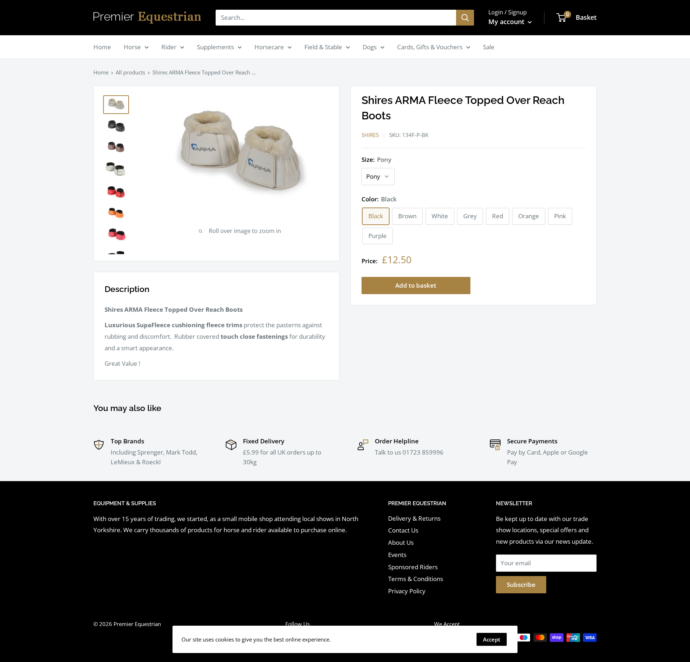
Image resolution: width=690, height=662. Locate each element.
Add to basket (415, 285)
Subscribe (521, 584)
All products (130, 72)
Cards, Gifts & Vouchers (430, 47)
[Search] (465, 18)
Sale (488, 47)
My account (507, 21)
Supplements (215, 47)
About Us (401, 542)
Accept (491, 639)
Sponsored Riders (413, 567)
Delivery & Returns (414, 518)
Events (397, 555)
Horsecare (269, 47)
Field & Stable (323, 47)
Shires (370, 134)
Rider (168, 47)
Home (102, 47)
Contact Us (403, 530)
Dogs (370, 47)
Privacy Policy (407, 591)
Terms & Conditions (415, 579)
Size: (376, 159)
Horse (132, 47)
